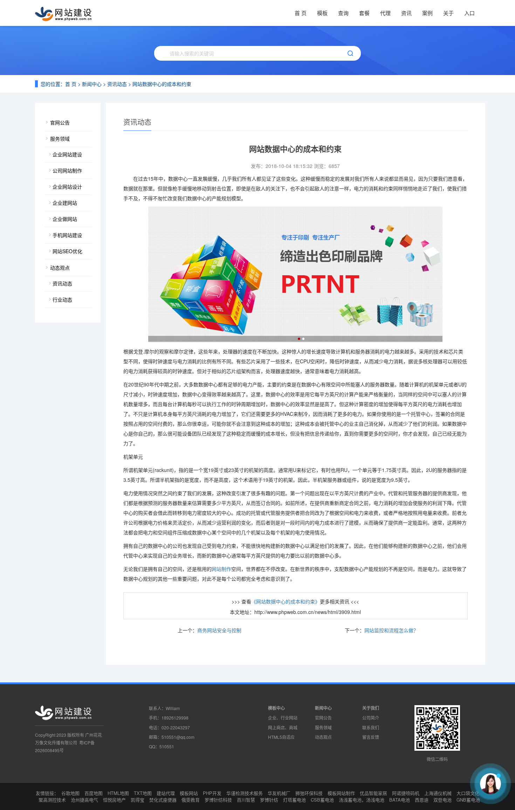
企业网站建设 (67, 154)
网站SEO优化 (67, 251)
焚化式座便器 (163, 799)
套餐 (364, 12)
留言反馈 (370, 737)
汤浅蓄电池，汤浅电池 (361, 799)
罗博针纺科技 (218, 799)
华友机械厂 (279, 793)
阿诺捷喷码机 (405, 793)
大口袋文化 (467, 793)
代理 (385, 12)
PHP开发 (212, 793)
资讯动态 (117, 83)
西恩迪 (421, 799)
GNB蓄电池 (468, 799)
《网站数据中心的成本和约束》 (285, 601)
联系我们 (370, 727)
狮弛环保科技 (309, 793)
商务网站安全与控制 (219, 630)
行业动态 (62, 299)
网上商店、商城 (282, 727)
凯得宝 (137, 799)
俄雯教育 (190, 799)
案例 (427, 12)
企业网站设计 (67, 186)
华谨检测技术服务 (244, 793)
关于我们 (370, 708)
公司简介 (370, 718)
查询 (343, 12)
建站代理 (166, 793)
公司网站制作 (67, 170)
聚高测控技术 (52, 799)
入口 (469, 12)
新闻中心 (92, 83)
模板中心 (276, 708)
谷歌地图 (70, 793)
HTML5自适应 (281, 737)
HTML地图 (118, 793)
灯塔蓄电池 (294, 799)
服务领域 (60, 138)
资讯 (406, 12)
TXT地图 (143, 793)
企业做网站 (65, 218)
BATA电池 (399, 799)
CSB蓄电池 (322, 799)
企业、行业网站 (282, 718)
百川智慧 (246, 799)
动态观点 (60, 267)
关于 (448, 12)
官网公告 (60, 122)
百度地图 (93, 793)
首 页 (301, 12)
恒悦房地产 (114, 799)
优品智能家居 (373, 793)
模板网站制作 (341, 793)
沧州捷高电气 (84, 799)
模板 (322, 12)
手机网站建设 (67, 234)
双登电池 (442, 799)
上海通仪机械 (438, 793)
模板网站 (189, 793)
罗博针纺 (269, 799)
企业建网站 (65, 202)
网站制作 (221, 568)
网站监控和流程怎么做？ (391, 630)
